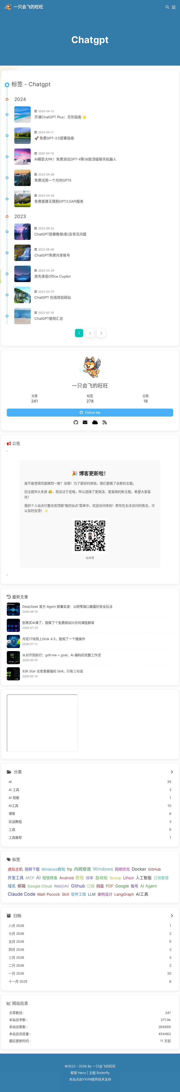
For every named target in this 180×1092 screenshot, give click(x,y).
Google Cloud (39, 886)
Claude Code (21, 894)
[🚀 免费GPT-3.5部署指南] (22, 135)
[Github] (76, 422)
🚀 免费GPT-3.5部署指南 (54, 138)
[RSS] (105, 422)
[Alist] (95, 422)
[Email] (85, 422)
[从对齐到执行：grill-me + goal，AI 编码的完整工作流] (13, 657)
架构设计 (105, 894)
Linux (128, 877)
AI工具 (142, 894)
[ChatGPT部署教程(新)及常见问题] (22, 232)
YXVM (86, 1079)
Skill (65, 894)
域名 (12, 885)
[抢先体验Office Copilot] (22, 274)
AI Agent (148, 885)
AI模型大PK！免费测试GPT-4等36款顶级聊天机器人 (75, 159)
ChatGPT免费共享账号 (52, 255)
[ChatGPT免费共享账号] (22, 253)
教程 (79, 877)
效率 (89, 878)
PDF (109, 885)
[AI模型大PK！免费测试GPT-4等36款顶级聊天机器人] (22, 157)
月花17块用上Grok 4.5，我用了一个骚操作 (53, 639)
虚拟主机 (15, 869)
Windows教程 (53, 869)
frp (69, 869)
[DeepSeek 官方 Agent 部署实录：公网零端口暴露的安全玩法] (13, 609)
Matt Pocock (48, 894)
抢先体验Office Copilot (52, 276)
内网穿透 (82, 869)
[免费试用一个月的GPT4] (22, 178)
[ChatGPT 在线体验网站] (22, 295)
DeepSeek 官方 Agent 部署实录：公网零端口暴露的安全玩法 (67, 606)
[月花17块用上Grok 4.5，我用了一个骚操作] (13, 641)
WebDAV (61, 886)
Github (78, 886)
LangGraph (124, 894)
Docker (139, 869)
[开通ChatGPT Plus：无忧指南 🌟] (22, 114)
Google (122, 885)
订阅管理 (161, 878)
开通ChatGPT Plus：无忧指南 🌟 (60, 117)
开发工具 (16, 878)
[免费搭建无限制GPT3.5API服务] (22, 199)
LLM (92, 894)
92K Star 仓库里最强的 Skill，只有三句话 (52, 671)
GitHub (154, 869)
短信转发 (49, 878)
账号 (134, 886)
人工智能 (144, 878)
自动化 (101, 877)
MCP (30, 878)
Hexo (82, 1073)
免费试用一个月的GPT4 (52, 180)
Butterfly (103, 1073)
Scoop (115, 878)
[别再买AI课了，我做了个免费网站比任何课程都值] (13, 625)
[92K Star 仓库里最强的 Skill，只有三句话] (13, 673)
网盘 (100, 886)
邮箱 (22, 885)
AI (38, 877)
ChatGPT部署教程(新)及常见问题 (60, 234)
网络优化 (122, 869)
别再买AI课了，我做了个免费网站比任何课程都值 (58, 623)
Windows (103, 869)
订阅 (90, 886)
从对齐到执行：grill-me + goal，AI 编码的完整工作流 (61, 655)
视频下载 (32, 869)
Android (66, 878)
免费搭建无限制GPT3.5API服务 (58, 201)
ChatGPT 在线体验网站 (52, 297)
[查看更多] (172, 772)
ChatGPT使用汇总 (48, 319)
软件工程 (78, 894)
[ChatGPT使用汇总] (22, 316)
